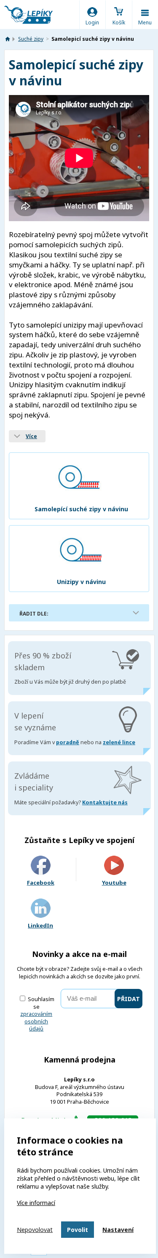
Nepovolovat (35, 1230)
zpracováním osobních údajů (36, 1021)
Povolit (77, 1230)
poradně (67, 742)
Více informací (36, 1203)
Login (92, 22)
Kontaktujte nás (105, 802)
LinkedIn (40, 925)
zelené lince (119, 742)
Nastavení (118, 1230)
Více (31, 436)
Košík (118, 22)
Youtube (114, 882)
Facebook (40, 882)
